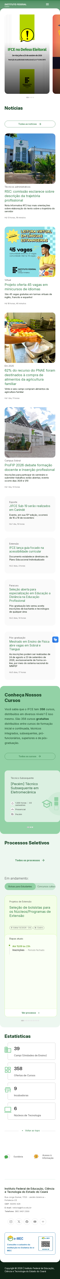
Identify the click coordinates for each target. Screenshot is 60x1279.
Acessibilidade (55, 22)
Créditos (56, 22)
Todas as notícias (30, 124)
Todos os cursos (30, 756)
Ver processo (31, 1012)
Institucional (56, 20)
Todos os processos (30, 860)
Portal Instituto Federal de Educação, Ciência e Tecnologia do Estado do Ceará (19, 4)
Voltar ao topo (32, 1130)
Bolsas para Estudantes (20, 886)
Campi (54, 20)
